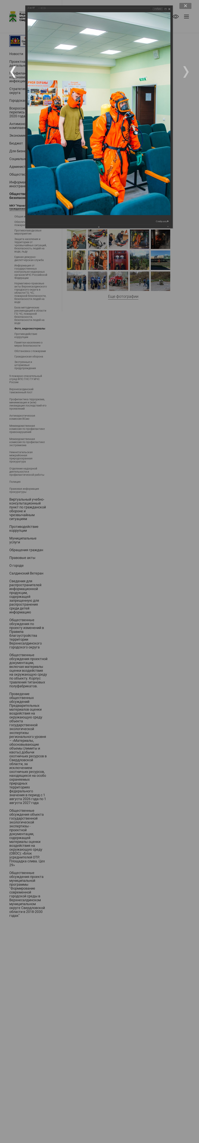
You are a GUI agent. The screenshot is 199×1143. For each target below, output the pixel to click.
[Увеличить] (166, 9)
